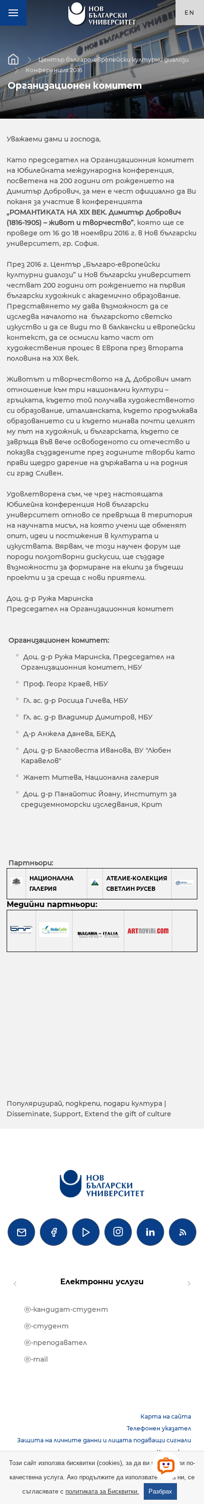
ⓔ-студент (46, 1326)
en (190, 12)
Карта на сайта (165, 1416)
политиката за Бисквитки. (102, 1491)
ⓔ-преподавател (55, 1342)
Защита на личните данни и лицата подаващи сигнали (104, 1440)
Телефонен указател (159, 1428)
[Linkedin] (150, 1232)
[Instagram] (118, 1232)
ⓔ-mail (36, 1359)
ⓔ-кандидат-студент (66, 1309)
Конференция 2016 (54, 69)
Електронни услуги (102, 1281)
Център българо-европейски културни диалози (113, 59)
